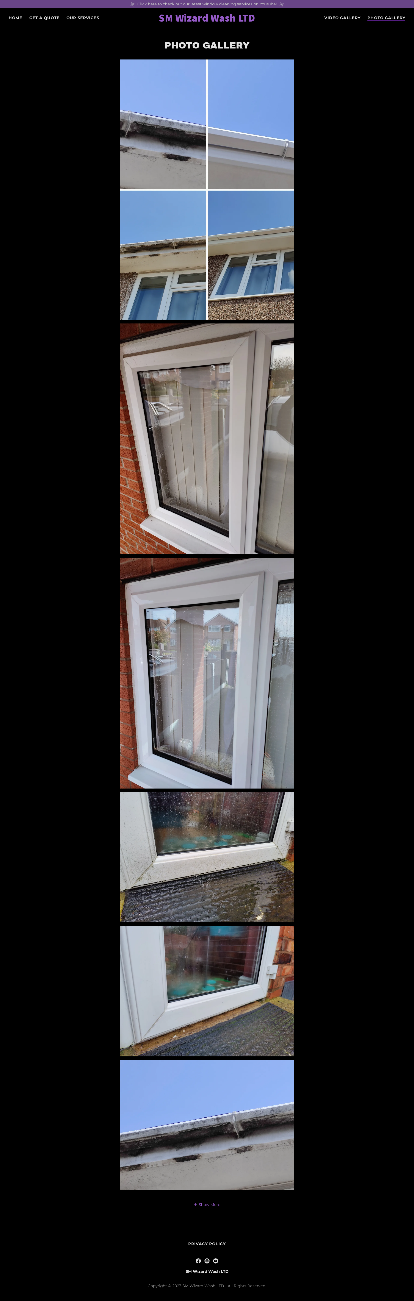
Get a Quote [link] (44, 18)
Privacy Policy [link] (207, 1244)
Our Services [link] (82, 18)
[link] (207, 20)
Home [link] (15, 18)
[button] (207, 1204)
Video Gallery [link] (342, 18)
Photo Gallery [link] (386, 18)
